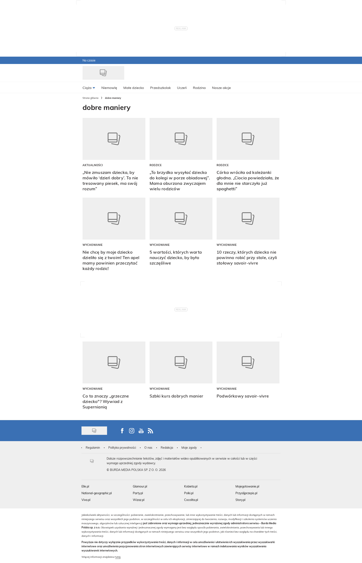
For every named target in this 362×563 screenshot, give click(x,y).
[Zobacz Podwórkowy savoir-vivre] (248, 362)
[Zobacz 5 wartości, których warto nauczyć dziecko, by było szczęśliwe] (181, 219)
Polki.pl (188, 493)
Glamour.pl (140, 486)
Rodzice (156, 165)
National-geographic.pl (96, 493)
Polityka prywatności (122, 448)
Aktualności (93, 165)
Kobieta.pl (190, 486)
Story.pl (240, 500)
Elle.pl (85, 486)
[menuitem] (88, 87)
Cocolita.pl (191, 500)
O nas (148, 448)
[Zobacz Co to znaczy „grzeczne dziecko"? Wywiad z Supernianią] (114, 362)
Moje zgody (189, 448)
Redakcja (167, 448)
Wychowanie (93, 244)
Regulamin (93, 448)
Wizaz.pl (138, 500)
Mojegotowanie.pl (247, 486)
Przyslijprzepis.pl (246, 493)
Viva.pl (85, 500)
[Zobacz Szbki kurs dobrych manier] (181, 362)
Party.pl (138, 493)
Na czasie (89, 60)
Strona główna (90, 97)
